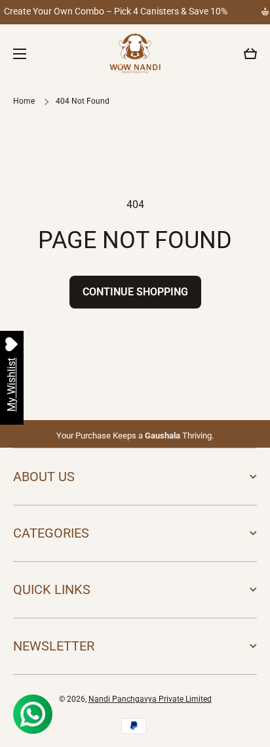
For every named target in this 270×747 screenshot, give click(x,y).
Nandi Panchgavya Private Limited (150, 699)
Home (24, 101)
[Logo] (135, 54)
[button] (250, 53)
